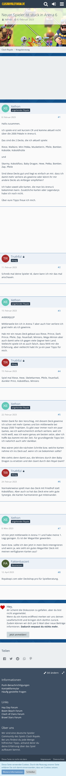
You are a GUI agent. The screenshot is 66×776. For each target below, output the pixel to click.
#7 (59, 528)
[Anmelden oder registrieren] (54, 4)
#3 (59, 310)
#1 (59, 117)
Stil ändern (53, 672)
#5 (59, 414)
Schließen (30, 772)
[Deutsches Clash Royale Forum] (13, 4)
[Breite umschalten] (63, 673)
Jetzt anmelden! (18, 634)
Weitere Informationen (13, 772)
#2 (59, 267)
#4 (59, 371)
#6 (59, 481)
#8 (59, 572)
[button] (62, 4)
